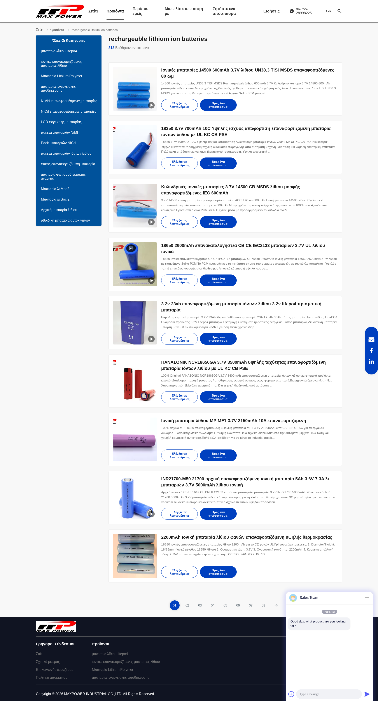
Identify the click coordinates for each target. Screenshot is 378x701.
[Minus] (367, 597)
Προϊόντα (115, 11)
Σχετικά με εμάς (48, 662)
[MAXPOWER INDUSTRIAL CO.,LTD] (60, 11)
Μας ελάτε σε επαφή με (184, 11)
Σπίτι (93, 11)
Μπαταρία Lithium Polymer (61, 76)
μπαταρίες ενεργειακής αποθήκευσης (58, 88)
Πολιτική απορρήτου (51, 677)
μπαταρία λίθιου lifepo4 (59, 51)
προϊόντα (57, 29)
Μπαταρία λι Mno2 (55, 189)
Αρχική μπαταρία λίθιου (59, 210)
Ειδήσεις (271, 11)
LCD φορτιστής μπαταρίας (61, 122)
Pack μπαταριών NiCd (58, 143)
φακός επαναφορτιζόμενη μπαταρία (68, 164)
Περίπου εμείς (140, 11)
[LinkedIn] (371, 361)
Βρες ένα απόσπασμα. (218, 104)
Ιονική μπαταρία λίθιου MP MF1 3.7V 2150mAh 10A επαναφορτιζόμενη (233, 420)
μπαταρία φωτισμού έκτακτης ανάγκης (63, 176)
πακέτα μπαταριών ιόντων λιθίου (66, 153)
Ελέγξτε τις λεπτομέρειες (179, 104)
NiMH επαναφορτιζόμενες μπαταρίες (69, 101)
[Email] (371, 339)
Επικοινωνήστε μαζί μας (54, 669)
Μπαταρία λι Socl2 (55, 199)
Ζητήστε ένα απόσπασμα (224, 11)
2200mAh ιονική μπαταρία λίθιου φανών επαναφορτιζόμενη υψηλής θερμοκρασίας (246, 537)
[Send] (367, 694)
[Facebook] (371, 350)
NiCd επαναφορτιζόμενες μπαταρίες (68, 111)
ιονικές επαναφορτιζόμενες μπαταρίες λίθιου (61, 63)
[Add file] (291, 694)
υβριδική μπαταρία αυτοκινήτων (65, 220)
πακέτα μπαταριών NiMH (60, 132)
